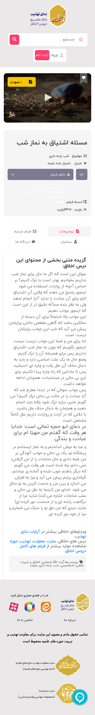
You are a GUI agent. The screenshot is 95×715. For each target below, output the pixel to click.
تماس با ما (25, 620)
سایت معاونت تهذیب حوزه (33, 541)
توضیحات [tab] (67, 231)
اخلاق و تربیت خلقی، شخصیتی (42, 192)
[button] (47, 97)
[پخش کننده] (47, 98)
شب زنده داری (49, 565)
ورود (55, 55)
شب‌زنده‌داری (55, 197)
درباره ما (70, 620)
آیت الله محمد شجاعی (48, 187)
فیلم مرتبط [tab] (23, 231)
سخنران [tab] (67, 242)
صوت (60, 202)
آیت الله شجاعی (53, 562)
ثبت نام (42, 55)
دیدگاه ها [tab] (23, 242)
